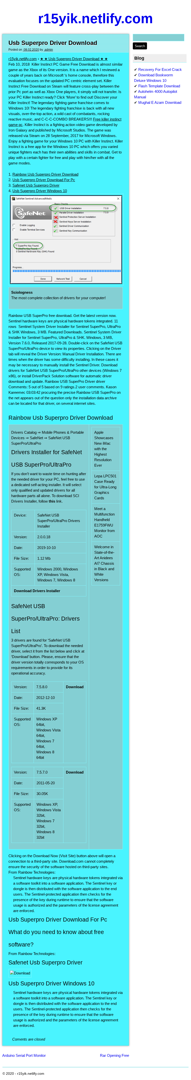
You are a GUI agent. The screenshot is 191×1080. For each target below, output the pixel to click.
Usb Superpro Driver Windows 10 (39, 191)
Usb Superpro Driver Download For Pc (43, 180)
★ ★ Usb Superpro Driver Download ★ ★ (74, 59)
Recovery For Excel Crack (160, 69)
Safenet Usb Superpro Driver (35, 185)
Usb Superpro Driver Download (52, 42)
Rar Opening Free (114, 1055)
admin (48, 49)
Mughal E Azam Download (159, 102)
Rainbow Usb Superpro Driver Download (45, 174)
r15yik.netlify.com (95, 18)
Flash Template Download (159, 86)
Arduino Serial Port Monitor (24, 1055)
